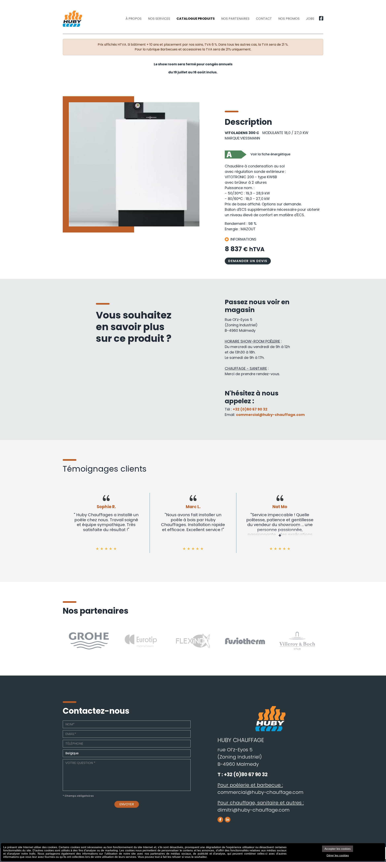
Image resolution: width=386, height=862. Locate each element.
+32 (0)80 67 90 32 (250, 409)
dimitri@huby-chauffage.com (254, 810)
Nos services (159, 18)
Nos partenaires (235, 18)
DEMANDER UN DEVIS (247, 261)
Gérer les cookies (337, 855)
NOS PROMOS (289, 18)
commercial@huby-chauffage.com (270, 414)
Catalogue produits (196, 18)
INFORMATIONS (243, 239)
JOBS (310, 18)
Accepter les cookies (337, 848)
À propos (133, 18)
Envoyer (126, 804)
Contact (264, 18)
